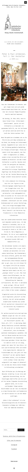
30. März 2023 (14, 59)
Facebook (14, 449)
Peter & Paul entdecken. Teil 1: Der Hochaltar (14, 55)
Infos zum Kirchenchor (14, 440)
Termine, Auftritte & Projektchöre (14, 436)
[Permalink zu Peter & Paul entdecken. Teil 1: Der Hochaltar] (14, 100)
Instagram (14, 444)
